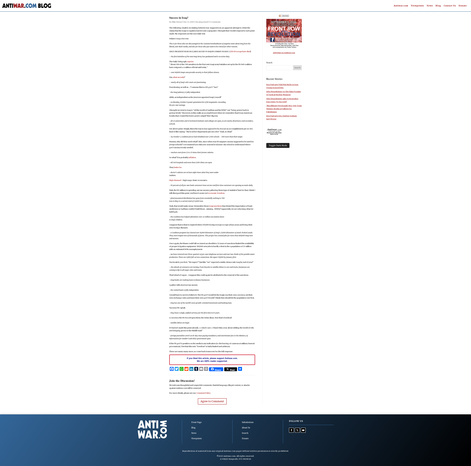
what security (178, 77)
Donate (463, 6)
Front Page (196, 422)
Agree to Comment (212, 401)
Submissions (248, 422)
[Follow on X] (297, 430)
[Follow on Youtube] (303, 430)
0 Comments (214, 22)
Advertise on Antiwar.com (284, 53)
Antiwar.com (401, 6)
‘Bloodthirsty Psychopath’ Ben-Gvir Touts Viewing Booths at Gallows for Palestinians (284, 109)
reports (190, 61)
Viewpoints (417, 6)
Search (245, 433)
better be (178, 167)
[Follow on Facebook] (291, 430)
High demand (175, 180)
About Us (246, 428)
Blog (438, 6)
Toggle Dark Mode (278, 145)
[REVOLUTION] (284, 47)
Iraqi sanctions (215, 206)
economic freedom (216, 193)
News (430, 6)
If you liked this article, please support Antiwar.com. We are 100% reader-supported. (212, 359)
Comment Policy (203, 393)
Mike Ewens (177, 22)
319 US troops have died (240, 51)
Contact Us (450, 6)
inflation (192, 157)
